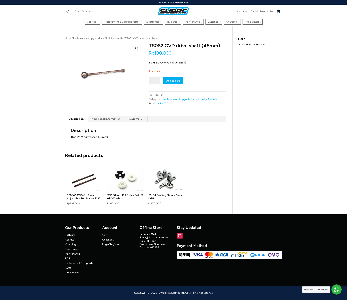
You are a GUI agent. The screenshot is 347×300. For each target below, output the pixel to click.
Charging (231, 21)
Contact (254, 11)
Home (237, 11)
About (245, 11)
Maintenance (192, 21)
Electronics (152, 21)
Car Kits (91, 21)
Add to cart (173, 80)
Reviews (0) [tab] (135, 118)
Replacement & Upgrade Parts (121, 21)
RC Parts (172, 21)
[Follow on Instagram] (180, 236)
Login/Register (267, 11)
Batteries (213, 21)
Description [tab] (76, 118)
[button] (136, 48)
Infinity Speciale (114, 38)
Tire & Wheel (252, 21)
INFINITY (162, 103)
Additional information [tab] (106, 118)
